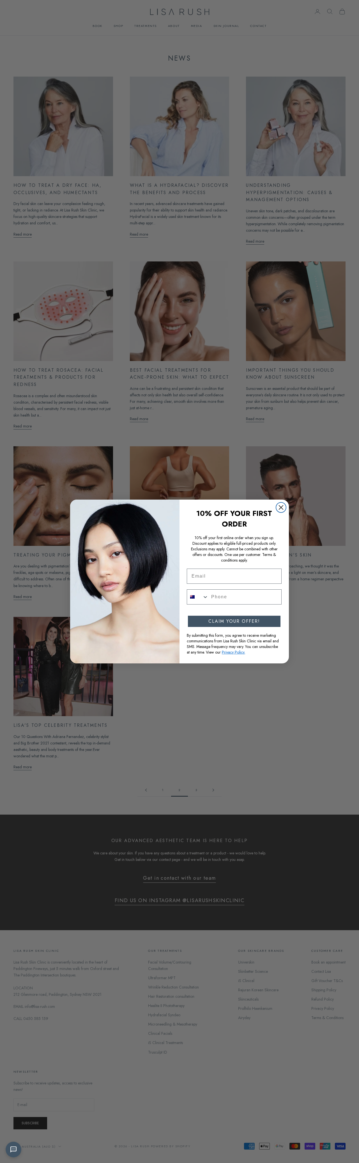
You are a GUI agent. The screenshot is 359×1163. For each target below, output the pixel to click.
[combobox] (197, 597)
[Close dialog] (281, 507)
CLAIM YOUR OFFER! (234, 621)
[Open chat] (13, 1149)
